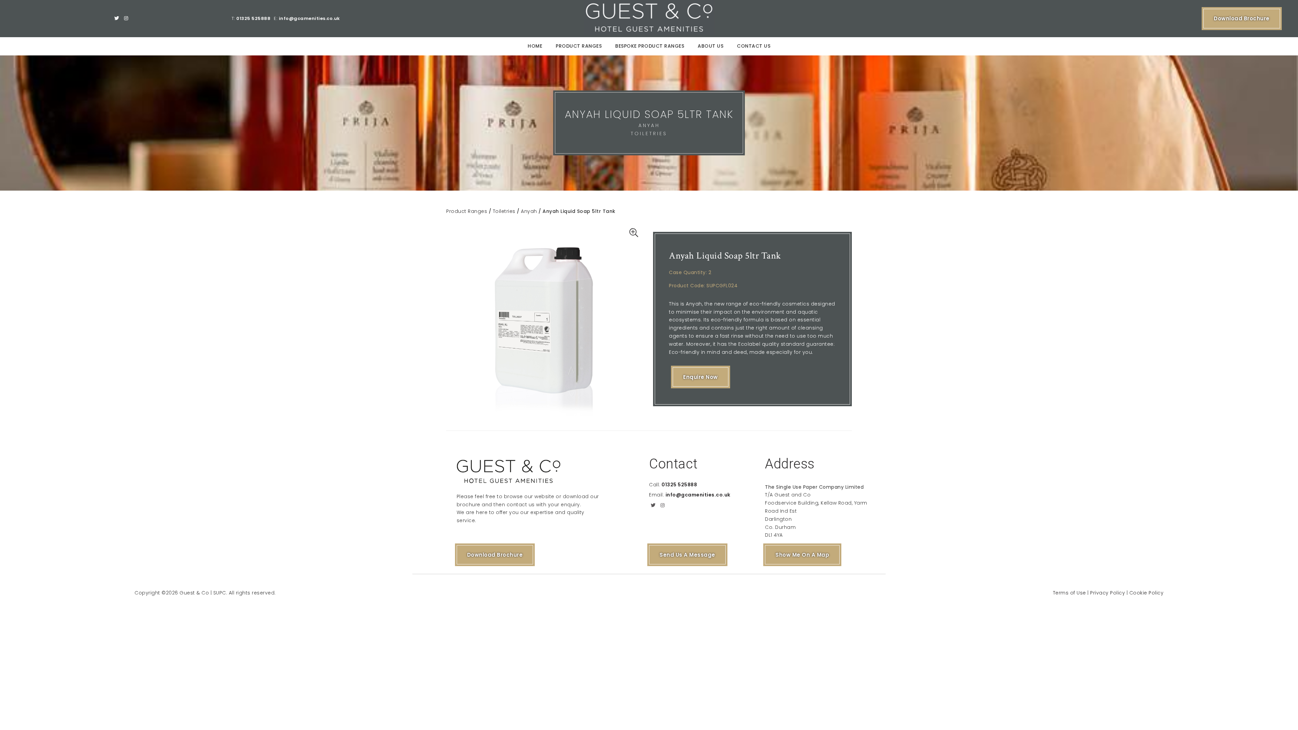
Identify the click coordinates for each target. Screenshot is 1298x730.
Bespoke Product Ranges (649, 46)
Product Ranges (579, 46)
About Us (710, 46)
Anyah (529, 211)
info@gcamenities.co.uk (309, 18)
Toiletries (504, 211)
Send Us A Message (687, 554)
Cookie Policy (1146, 592)
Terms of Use (1069, 592)
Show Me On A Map (802, 554)
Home (535, 46)
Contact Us (753, 46)
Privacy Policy (1107, 592)
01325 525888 (253, 18)
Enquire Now (700, 377)
